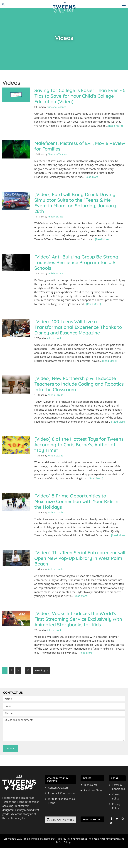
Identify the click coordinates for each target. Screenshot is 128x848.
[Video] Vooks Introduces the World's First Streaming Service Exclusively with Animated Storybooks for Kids (78, 619)
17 (28, 670)
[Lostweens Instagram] (122, 818)
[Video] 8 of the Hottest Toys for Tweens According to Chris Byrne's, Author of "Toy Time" (78, 444)
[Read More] (115, 125)
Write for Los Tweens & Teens (61, 801)
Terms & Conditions (118, 787)
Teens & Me (90, 785)
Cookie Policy (116, 796)
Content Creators (58, 787)
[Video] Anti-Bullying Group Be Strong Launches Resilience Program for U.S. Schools (76, 262)
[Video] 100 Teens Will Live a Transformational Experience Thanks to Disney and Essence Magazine (78, 327)
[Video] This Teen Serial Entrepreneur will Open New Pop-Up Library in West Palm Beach (79, 558)
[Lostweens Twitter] (117, 818)
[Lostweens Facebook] (111, 818)
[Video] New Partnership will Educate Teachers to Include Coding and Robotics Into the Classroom (79, 383)
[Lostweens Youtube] (111, 822)
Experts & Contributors (61, 793)
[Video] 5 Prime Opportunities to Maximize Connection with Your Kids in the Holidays (76, 501)
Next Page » (41, 670)
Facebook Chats (93, 790)
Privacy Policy (116, 806)
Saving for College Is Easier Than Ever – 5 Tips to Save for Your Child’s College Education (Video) (80, 96)
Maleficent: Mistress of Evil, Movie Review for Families (79, 146)
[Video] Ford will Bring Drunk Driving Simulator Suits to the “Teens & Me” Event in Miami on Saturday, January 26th (75, 202)
